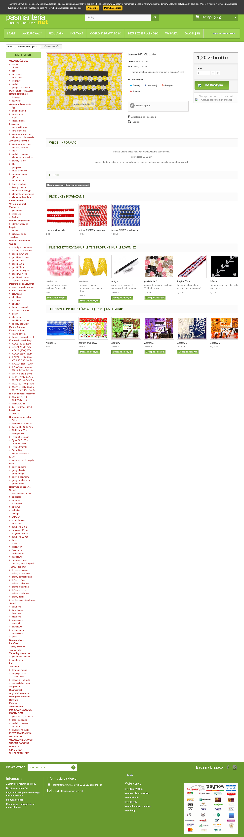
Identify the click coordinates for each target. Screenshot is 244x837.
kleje (14, 150)
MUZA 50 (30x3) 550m (22, 387)
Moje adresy (130, 802)
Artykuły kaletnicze (19, 693)
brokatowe (16, 77)
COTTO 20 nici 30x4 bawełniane (20, 409)
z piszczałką (17, 676)
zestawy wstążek (20, 147)
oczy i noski (17, 180)
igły (13, 107)
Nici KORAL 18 (19, 400)
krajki (14, 540)
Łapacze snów (16, 200)
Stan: (130, 66)
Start (11, 33)
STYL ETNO (15, 750)
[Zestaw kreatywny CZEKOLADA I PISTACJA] (126, 328)
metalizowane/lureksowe (23, 600)
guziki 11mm (17, 260)
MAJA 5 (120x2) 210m (22, 370)
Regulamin (56, 33)
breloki (14, 230)
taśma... (214, 281)
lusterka (15, 726)
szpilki (14, 117)
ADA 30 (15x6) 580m (21, 354)
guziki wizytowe (19, 274)
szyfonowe (16, 503)
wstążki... (51, 342)
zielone (15, 67)
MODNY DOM (16, 713)
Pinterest (136, 91)
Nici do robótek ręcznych (22, 393)
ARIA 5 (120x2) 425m (22, 377)
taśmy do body (18, 590)
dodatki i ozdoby (19, 154)
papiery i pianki (19, 160)
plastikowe (16, 210)
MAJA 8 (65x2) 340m (21, 373)
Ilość (199, 68)
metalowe (16, 214)
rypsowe (15, 500)
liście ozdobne (18, 184)
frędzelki (15, 217)
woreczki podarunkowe (22, 287)
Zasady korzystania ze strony (21, 784)
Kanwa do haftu (17, 330)
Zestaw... (116, 342)
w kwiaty (15, 517)
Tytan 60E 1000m (20, 437)
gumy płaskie (18, 470)
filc (13, 164)
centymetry (17, 114)
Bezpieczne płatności (143, 33)
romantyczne (18, 520)
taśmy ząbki (17, 597)
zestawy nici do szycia (22, 460)
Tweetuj (136, 85)
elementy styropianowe (22, 194)
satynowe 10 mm (20, 530)
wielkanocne (17, 553)
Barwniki (13, 700)
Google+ (168, 85)
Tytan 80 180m (18, 443)
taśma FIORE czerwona (92, 230)
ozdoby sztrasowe (20, 324)
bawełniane (17, 610)
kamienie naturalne (20, 307)
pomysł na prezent (20, 87)
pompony (16, 167)
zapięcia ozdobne (20, 280)
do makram (17, 633)
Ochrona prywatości (105, 33)
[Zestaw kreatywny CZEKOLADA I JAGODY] (159, 328)
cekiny (14, 314)
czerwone (16, 64)
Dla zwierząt (15, 690)
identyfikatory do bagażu (18, 226)
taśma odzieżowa (20, 583)
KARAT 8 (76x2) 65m (22, 357)
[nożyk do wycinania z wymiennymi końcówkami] (126, 266)
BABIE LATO (15, 746)
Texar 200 (16, 450)
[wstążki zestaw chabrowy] (60, 328)
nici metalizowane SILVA (19, 455)
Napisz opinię (143, 105)
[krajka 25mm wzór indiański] (192, 266)
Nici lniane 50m (19, 430)
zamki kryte (17, 660)
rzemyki (15, 623)
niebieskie (16, 74)
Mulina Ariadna (17, 327)
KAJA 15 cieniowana (21, 367)
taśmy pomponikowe (21, 577)
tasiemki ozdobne (20, 570)
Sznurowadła (16, 706)
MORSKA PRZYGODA (20, 710)
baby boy (16, 101)
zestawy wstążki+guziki (23, 563)
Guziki (12, 244)
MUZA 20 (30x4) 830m (22, 383)
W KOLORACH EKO (19, 753)
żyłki (14, 636)
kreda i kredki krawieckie (17, 122)
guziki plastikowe (20, 257)
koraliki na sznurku (20, 320)
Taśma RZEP (15, 650)
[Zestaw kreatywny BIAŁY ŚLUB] (192, 328)
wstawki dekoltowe (20, 683)
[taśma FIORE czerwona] (93, 215)
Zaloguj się (192, 33)
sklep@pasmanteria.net (71, 791)
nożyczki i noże (19, 127)
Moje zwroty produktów (136, 793)
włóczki (15, 413)
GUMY (12, 463)
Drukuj (136, 122)
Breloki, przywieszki (19, 220)
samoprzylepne (19, 174)
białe (14, 71)
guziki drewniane (19, 254)
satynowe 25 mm (20, 537)
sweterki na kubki (20, 730)
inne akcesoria (18, 130)
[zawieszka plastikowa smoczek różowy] (60, 266)
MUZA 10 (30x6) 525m (22, 380)
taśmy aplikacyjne (20, 573)
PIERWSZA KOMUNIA (20, 733)
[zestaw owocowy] (93, 328)
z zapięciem (17, 630)
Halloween (16, 547)
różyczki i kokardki (20, 680)
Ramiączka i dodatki (19, 696)
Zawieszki (14, 207)
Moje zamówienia (133, 789)
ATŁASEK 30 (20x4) (21, 360)
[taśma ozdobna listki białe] (225, 266)
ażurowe (15, 507)
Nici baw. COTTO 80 (21, 423)
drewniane (16, 294)
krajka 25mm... (185, 281)
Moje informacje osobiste (137, 806)
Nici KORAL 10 (19, 397)
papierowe (16, 557)
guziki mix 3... (151, 281)
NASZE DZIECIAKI (18, 94)
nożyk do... (117, 281)
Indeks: (131, 61)
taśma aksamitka (20, 587)
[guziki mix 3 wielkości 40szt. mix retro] (159, 266)
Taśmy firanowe (17, 646)
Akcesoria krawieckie (20, 104)
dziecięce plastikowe (21, 247)
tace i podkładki (19, 720)
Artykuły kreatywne (19, 140)
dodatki (15, 84)
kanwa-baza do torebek (22, 337)
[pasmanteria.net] (43, 19)
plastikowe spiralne (20, 656)
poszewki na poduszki (22, 716)
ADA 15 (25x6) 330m (21, 350)
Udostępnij (151, 85)
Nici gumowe (17, 433)
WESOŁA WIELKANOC (21, 740)
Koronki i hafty (16, 640)
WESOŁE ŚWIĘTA (18, 61)
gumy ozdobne (18, 467)
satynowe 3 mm (19, 527)
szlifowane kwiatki (20, 310)
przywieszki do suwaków (17, 236)
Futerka (13, 703)
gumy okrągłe (18, 473)
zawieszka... (52, 281)
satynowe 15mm (19, 533)
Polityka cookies (112, 8)
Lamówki (14, 643)
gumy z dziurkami (20, 477)
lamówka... (84, 281)
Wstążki (13, 490)
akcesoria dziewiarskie (22, 137)
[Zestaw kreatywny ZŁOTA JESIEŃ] (225, 328)
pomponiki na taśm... (57, 230)
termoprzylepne (19, 670)
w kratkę (15, 510)
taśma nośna (18, 580)
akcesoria (16, 317)
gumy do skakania (20, 480)
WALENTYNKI (16, 736)
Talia (14, 420)
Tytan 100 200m (19, 447)
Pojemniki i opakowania (21, 284)
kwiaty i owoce (18, 187)
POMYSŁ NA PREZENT (21, 91)
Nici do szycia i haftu (20, 417)
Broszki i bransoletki (20, 240)
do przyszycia (18, 673)
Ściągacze (14, 686)
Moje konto (132, 783)
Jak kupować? (32, 33)
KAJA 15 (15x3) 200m (22, 363)
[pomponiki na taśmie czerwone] (60, 215)
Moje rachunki (131, 797)
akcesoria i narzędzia (22, 157)
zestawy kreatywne (21, 144)
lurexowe (16, 613)
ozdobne (15, 543)
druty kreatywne (19, 170)
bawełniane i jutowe (21, 493)
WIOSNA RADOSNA (19, 743)
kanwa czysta (18, 334)
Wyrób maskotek (17, 204)
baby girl (15, 97)
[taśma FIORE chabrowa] (126, 215)
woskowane (17, 620)
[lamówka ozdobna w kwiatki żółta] (93, 266)
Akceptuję (92, 8)
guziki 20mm (17, 267)
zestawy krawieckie (21, 134)
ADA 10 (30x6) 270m (21, 347)
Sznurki (13, 603)
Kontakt (76, 33)
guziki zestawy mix (21, 270)
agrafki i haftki (18, 111)
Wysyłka (171, 33)
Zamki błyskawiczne (19, 653)
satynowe (16, 606)
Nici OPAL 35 (18, 403)
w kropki (15, 513)
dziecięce (16, 497)
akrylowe (16, 304)
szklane (15, 300)
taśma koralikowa (20, 593)
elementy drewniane (21, 197)
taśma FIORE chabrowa (124, 230)
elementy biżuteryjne (21, 190)
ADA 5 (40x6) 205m (21, 344)
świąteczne (17, 550)
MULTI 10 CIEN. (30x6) (23, 390)
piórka (14, 177)
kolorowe (16, 81)
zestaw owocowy (88, 342)
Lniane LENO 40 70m (22, 427)
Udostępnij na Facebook (143, 117)
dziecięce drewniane (21, 250)
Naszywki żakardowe (20, 487)
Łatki (11, 663)
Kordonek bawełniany (20, 340)
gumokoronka (18, 483)
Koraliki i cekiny (17, 290)
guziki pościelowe (20, 277)
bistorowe (16, 616)
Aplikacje (14, 666)
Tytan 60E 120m (19, 440)
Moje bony (129, 810)
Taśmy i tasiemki (18, 567)
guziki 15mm (17, 264)
